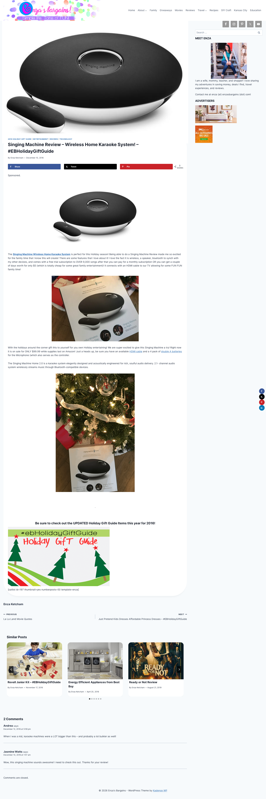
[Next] (179, 669)
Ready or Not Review (143, 682)
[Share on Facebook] (262, 391)
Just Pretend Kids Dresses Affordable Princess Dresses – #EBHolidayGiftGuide (143, 617)
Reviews (190, 10)
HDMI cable (135, 351)
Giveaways (166, 10)
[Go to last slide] (11, 669)
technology (66, 139)
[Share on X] (262, 397)
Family (153, 10)
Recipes (214, 10)
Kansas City (240, 10)
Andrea (8, 725)
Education (255, 10)
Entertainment (40, 139)
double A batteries (171, 351)
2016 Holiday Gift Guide (19, 139)
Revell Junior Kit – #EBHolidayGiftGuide (34, 682)
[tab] (89, 699)
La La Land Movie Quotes (17, 617)
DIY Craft (226, 10)
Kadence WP (160, 790)
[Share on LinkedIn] (262, 408)
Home (131, 10)
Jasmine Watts (12, 751)
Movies (179, 10)
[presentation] (34, 660)
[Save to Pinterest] (262, 402)
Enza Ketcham (17, 158)
